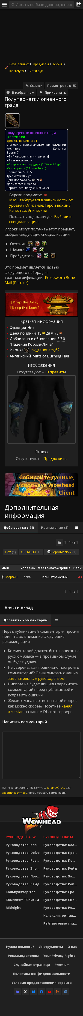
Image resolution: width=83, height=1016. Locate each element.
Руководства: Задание (61, 876)
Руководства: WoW (23, 837)
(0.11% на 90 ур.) (35, 168)
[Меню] (4, 4)
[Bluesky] (33, 991)
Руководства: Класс (23, 845)
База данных (19, 64)
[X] (25, 991)
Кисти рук (35, 71)
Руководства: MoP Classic (61, 837)
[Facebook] (41, 991)
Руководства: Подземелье (61, 860)
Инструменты (51, 946)
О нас (72, 946)
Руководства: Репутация (61, 884)
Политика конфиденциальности (41, 973)
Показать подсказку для (31, 216)
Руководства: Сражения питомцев (61, 892)
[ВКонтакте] (65, 991)
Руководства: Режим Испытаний (61, 907)
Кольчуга (16, 71)
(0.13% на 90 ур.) (51, 164)
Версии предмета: (26, 194)
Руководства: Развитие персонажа (23, 860)
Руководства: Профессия (23, 876)
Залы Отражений (54, 577)
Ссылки (36, 85)
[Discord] (17, 991)
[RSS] (57, 991)
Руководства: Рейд (22, 884)
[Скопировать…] (59, 542)
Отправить (55, 372)
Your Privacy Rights (59, 955)
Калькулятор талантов (23, 892)
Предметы (41, 64)
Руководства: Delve (23, 852)
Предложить (55, 458)
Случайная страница (32, 964)
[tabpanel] (41, 567)
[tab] (19, 527)
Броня (57, 64)
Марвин (11, 577)
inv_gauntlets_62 (44, 349)
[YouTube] (49, 991)
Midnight (13, 907)
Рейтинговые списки (61, 923)
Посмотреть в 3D (62, 85)
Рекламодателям (23, 955)
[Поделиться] (78, 4)
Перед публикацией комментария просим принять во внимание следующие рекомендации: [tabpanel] (41, 712)
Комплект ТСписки (22, 900)
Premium (62, 964)
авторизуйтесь (56, 787)
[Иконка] (12, 120)
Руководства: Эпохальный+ (23, 868)
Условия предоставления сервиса (42, 982)
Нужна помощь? (20, 946)
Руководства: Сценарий (61, 900)
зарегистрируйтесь (14, 792)
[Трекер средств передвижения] (41, 484)
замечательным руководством (36, 678)
